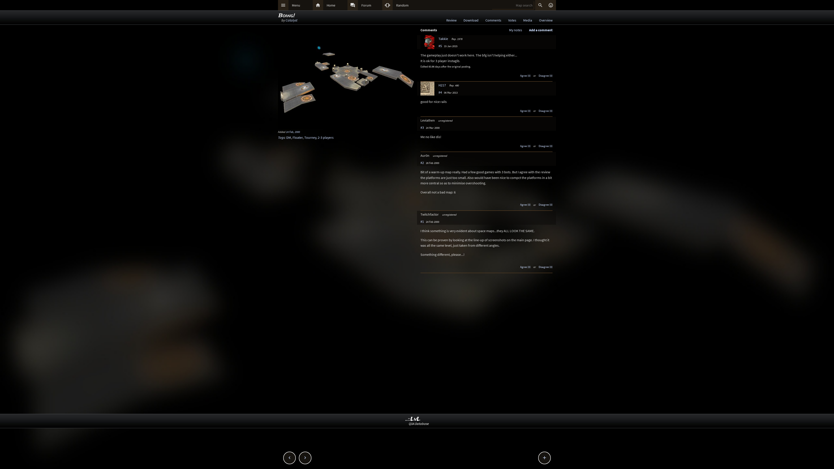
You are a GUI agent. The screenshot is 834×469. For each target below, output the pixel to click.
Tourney (310, 137)
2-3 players (326, 137)
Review (451, 20)
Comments (493, 20)
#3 (422, 127)
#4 (440, 92)
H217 (442, 85)
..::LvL (413, 419)
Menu (296, 5)
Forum (366, 5)
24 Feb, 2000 (293, 132)
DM (288, 137)
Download (470, 20)
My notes (515, 30)
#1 (422, 221)
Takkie (443, 38)
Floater (298, 137)
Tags (281, 137)
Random (402, 5)
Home (331, 5)
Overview (546, 20)
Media (527, 20)
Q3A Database (419, 423)
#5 (440, 46)
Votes (512, 20)
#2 (422, 162)
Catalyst (291, 20)
